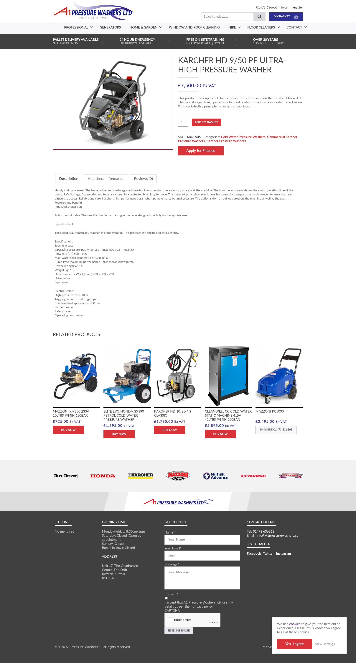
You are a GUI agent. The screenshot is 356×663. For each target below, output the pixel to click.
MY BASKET (282, 16)
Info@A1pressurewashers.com (278, 535)
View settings (325, 644)
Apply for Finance (200, 151)
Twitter (268, 553)
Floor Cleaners (261, 27)
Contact (294, 27)
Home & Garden (143, 27)
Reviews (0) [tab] (143, 179)
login (284, 7)
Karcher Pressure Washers (226, 141)
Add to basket (206, 122)
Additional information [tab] (106, 179)
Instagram (283, 553)
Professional (76, 27)
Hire (232, 27)
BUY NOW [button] (68, 429)
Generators (110, 27)
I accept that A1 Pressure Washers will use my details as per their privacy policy (198, 604)
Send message (178, 630)
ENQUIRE (276, 429)
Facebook (254, 553)
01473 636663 (267, 7)
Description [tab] (68, 179)
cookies (294, 624)
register (297, 7)
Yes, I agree (294, 644)
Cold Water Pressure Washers (243, 137)
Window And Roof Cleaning (194, 27)
